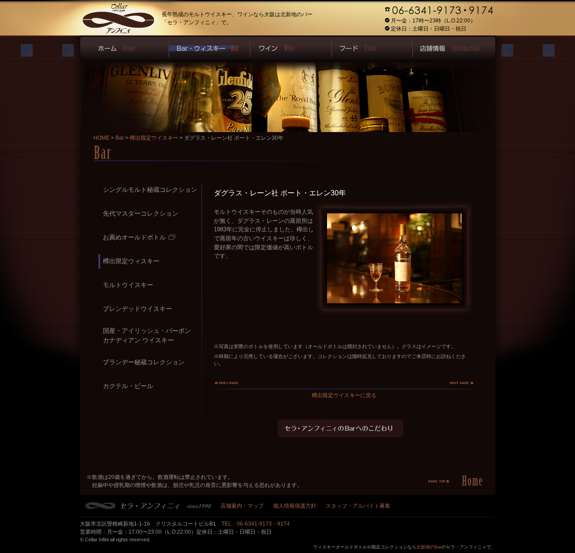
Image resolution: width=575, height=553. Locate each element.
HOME (101, 138)
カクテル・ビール (128, 385)
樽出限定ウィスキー (131, 261)
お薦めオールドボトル (134, 237)
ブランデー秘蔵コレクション (144, 362)
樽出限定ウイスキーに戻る (344, 395)
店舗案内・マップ (242, 506)
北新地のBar (429, 546)
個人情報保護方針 (294, 506)
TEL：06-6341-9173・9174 (255, 524)
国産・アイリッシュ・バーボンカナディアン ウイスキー (147, 335)
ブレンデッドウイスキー (137, 308)
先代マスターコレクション (140, 213)
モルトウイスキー (128, 284)
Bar (119, 138)
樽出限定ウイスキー (154, 138)
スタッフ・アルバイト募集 (358, 506)
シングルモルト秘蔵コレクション (150, 189)
